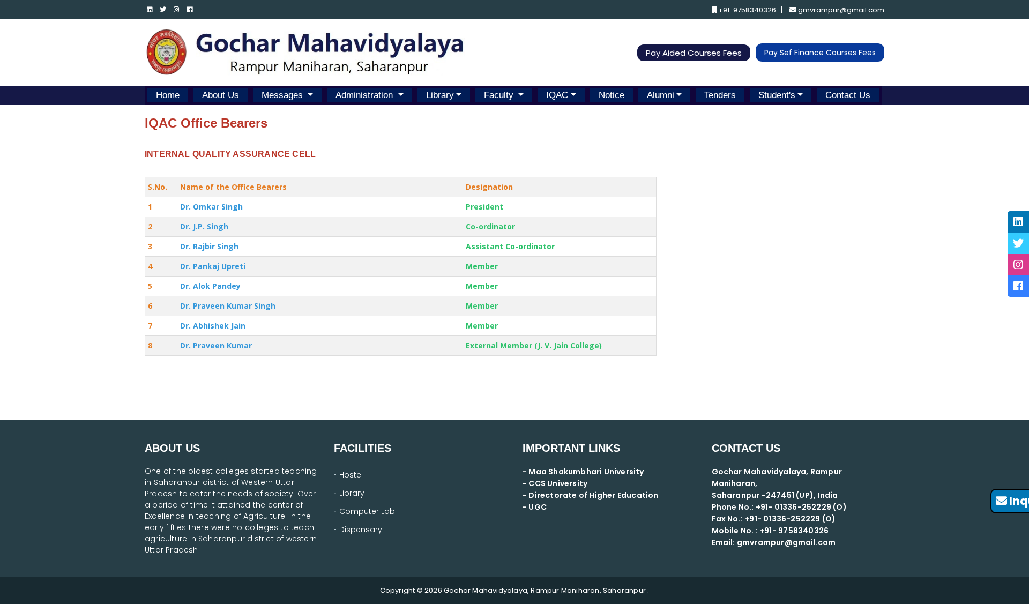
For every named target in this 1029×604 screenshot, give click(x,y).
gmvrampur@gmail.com (840, 9)
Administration (365, 95)
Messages (283, 95)
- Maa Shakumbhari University (584, 471)
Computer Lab (368, 511)
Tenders (720, 95)
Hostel (351, 474)
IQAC (557, 95)
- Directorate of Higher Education (591, 495)
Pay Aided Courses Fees (694, 52)
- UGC (535, 507)
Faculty (500, 95)
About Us (220, 95)
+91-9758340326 (746, 9)
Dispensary (360, 529)
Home (168, 95)
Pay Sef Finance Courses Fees (820, 52)
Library (440, 95)
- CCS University (555, 483)
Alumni (660, 95)
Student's (776, 95)
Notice (611, 95)
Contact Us (847, 95)
